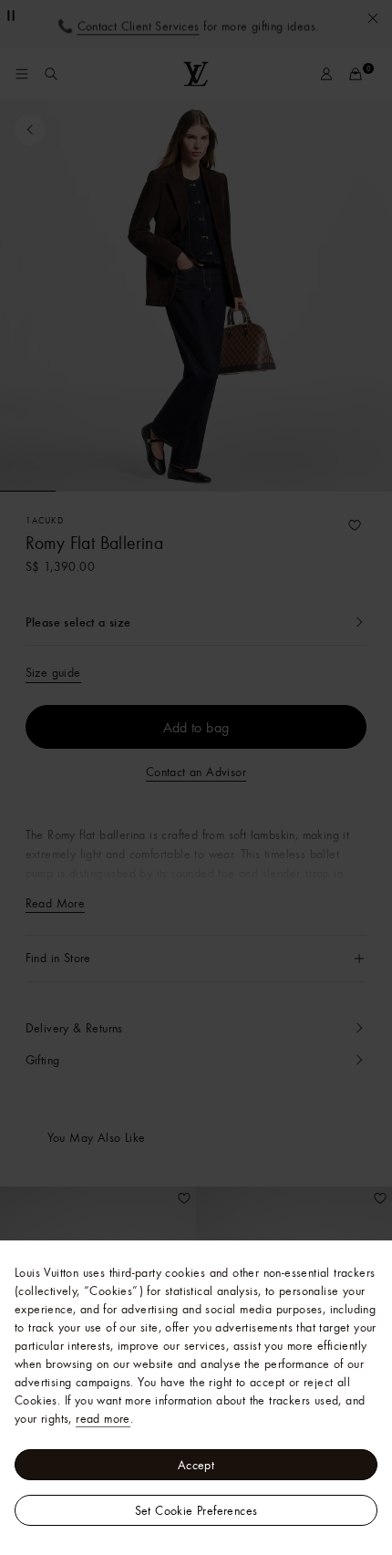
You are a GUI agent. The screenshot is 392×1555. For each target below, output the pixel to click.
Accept (196, 1465)
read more (103, 1418)
